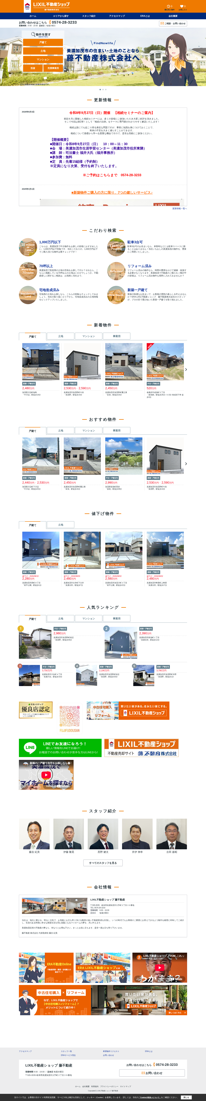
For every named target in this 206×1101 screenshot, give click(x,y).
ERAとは (145, 16)
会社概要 (173, 16)
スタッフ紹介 (89, 16)
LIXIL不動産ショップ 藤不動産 (107, 899)
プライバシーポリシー (109, 1086)
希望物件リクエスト (111, 1051)
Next (186, 370)
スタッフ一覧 (66, 1051)
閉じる (186, 1097)
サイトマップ (125, 1086)
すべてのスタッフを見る (103, 863)
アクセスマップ (25, 1051)
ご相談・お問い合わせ (175, 23)
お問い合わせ (108, 1055)
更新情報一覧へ (179, 208)
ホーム (33, 16)
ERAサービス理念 (68, 1055)
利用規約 (95, 1086)
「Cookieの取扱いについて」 (150, 1097)
